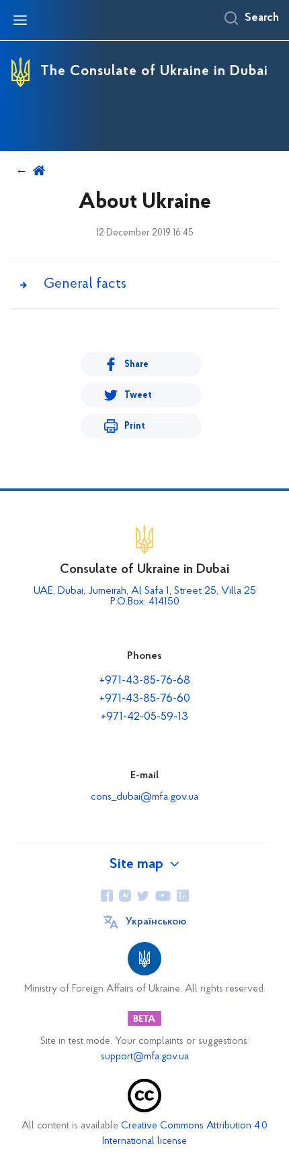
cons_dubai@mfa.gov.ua (144, 797)
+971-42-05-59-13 (144, 717)
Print (134, 426)
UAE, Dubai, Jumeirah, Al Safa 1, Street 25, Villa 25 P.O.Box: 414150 (145, 596)
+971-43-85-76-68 (144, 681)
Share (136, 365)
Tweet (138, 395)
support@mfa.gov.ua (145, 1057)
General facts (85, 284)
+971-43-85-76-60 (144, 699)
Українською (156, 921)
